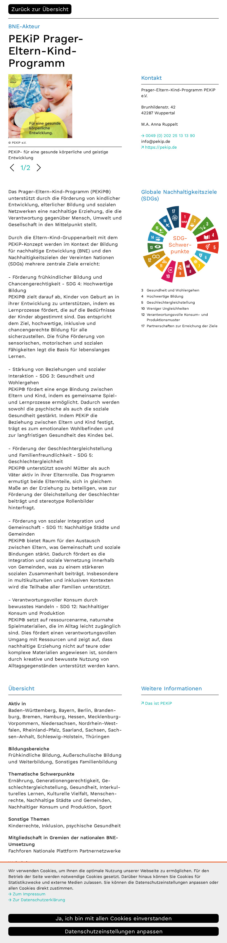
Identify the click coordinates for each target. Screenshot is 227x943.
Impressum (29, 894)
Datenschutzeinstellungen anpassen (113, 931)
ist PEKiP (158, 703)
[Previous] (13, 168)
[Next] (38, 168)
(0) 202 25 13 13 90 (170, 135)
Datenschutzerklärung (39, 899)
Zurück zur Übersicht (39, 9)
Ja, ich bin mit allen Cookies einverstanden (114, 918)
